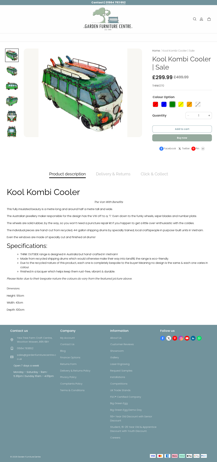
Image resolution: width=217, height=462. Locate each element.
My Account (67, 338)
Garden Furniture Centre (29, 456)
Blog (63, 351)
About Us (116, 338)
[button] (194, 19)
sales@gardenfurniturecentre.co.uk (36, 357)
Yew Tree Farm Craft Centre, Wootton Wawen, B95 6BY (34, 340)
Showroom (117, 351)
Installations (117, 377)
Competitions (118, 383)
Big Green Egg (119, 403)
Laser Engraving (120, 364)
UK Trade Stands (120, 390)
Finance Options (70, 357)
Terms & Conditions (72, 390)
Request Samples (121, 370)
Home (156, 51)
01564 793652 (25, 348)
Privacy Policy (68, 377)
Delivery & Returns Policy (75, 370)
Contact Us (67, 344)
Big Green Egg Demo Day (126, 410)
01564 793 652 (116, 2)
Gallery (114, 357)
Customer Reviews (122, 344)
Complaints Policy (71, 383)
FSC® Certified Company (125, 397)
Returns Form (68, 364)
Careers (115, 437)
